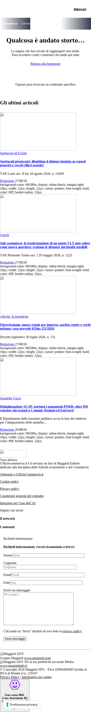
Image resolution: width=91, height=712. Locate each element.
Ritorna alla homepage (45, 64)
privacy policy (72, 631)
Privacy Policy (9, 677)
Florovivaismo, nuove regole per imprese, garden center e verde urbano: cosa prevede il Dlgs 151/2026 (45, 326)
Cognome (10, 563)
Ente (6, 582)
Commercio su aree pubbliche (38, 23)
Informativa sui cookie (37, 677)
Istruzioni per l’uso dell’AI (17, 503)
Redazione (7, 181)
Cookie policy (9, 481)
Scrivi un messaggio (16, 590)
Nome (7, 555)
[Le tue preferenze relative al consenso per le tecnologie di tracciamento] (22, 705)
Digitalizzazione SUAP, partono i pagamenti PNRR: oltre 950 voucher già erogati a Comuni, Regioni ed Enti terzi (44, 408)
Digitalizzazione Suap (71, 23)
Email (7, 575)
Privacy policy (9, 489)
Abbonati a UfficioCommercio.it (21, 474)
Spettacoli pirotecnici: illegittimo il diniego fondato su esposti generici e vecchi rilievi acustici (43, 163)
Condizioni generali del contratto (22, 496)
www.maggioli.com (37, 658)
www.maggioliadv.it (13, 665)
